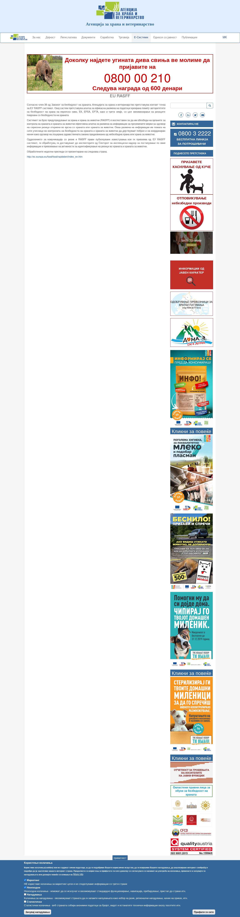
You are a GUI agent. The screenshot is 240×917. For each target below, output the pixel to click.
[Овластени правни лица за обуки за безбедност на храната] (191, 790)
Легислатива (68, 37)
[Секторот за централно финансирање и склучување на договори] (191, 831)
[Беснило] (191, 551)
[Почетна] (20, 37)
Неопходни (33, 887)
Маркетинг (33, 880)
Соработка (107, 37)
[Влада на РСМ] (191, 819)
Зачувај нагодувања (37, 912)
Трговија (124, 37)
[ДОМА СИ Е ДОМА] (191, 332)
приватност (120, 857)
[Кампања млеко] (191, 473)
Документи (88, 37)
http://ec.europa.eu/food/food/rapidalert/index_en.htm (55, 156)
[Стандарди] (191, 846)
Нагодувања (34, 894)
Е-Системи (141, 37)
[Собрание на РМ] (191, 805)
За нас (36, 37)
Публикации (189, 37)
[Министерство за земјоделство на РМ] (205, 805)
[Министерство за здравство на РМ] (177, 805)
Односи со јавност (165, 37)
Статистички (34, 901)
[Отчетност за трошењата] (191, 772)
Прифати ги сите (204, 912)
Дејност (50, 37)
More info (78, 874)
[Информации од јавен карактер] (191, 275)
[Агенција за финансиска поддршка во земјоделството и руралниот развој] (177, 819)
